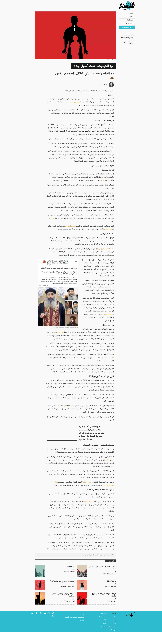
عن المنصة (82, 614)
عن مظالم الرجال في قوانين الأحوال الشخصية (64, 593)
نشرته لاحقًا (60, 332)
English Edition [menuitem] (126, 28)
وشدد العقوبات (70, 226)
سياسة (114, 617)
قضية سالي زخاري (103, 248)
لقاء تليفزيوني (77, 102)
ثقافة (105, 620)
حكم (102, 180)
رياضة (104, 623)
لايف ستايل (103, 627)
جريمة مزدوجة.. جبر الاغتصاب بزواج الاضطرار (105, 593)
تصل (52, 218)
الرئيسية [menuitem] (131, 13)
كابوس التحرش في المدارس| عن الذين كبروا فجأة (104, 566)
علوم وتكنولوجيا (112, 627)
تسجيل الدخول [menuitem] (129, 24)
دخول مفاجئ (113, 630)
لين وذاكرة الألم (112, 581)
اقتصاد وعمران (102, 617)
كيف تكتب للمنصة (128, 34)
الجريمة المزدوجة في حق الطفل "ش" (65, 581)
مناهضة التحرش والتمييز (128, 42)
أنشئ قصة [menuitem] (130, 20)
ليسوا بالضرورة (87, 501)
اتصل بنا (82, 620)
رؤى (112, 77)
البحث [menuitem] (131, 17)
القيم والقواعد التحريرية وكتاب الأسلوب (127, 38)
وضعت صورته (108, 314)
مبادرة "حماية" (86, 482)
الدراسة (64, 405)
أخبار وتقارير (103, 613)
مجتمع (114, 620)
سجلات (107, 460)
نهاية (95, 124)
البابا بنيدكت (107, 229)
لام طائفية (72, 566)
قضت (112, 357)
